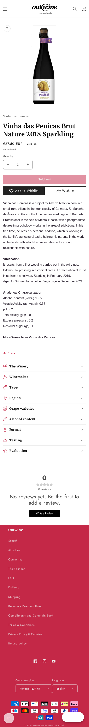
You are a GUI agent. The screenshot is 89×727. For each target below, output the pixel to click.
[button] (5, 8)
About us (14, 550)
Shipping (14, 597)
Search (13, 541)
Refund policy (17, 643)
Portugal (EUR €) (30, 689)
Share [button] (12, 353)
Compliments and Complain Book (30, 615)
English (61, 689)
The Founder (16, 569)
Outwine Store (39, 725)
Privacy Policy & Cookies (25, 634)
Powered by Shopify (55, 725)
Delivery (13, 587)
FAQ (11, 578)
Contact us (15, 559)
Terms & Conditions (21, 625)
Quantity (8, 156)
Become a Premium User (24, 606)
